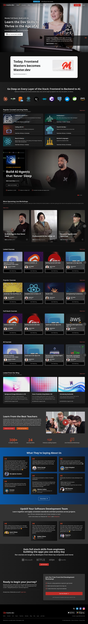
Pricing (40, 5)
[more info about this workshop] (27, 240)
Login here (23, 592)
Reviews (26, 616)
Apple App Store (71, 612)
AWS (82, 99)
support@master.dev (80, 616)
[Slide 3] (81, 195)
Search (71, 5)
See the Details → (64, 593)
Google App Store (80, 612)
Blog (29, 5)
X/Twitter (74, 608)
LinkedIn (77, 608)
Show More (43, 498)
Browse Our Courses (10, 30)
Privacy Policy (82, 620)
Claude (5, 99)
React (28, 99)
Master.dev (8, 5)
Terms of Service (74, 620)
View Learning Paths (22, 30)
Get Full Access (44, 564)
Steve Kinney (37, 239)
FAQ (34, 616)
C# (51, 99)
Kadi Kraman (50, 43)
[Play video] (65, 422)
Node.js (13, 99)
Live (13, 616)
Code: (36, 1)
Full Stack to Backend (21, 99)
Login (83, 5)
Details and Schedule (12, 185)
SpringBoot (75, 99)
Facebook (80, 608)
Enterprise (56, 516)
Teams (49, 516)
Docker (67, 99)
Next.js (36, 99)
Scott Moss (9, 239)
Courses (24, 5)
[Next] (84, 226)
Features (34, 5)
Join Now (77, 5)
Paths (18, 5)
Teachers (21, 616)
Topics (16, 616)
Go (44, 99)
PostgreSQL (59, 99)
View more (82, 110)
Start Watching (13, 270)
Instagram (84, 608)
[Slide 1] (78, 195)
